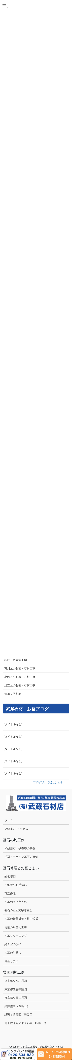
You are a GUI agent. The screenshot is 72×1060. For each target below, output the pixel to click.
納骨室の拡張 (12, 944)
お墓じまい (11, 961)
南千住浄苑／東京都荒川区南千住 (25, 1023)
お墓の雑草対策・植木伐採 (21, 918)
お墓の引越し (12, 952)
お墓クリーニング (15, 935)
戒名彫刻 (10, 876)
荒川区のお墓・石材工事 (19, 668)
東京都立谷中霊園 (15, 989)
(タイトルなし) (13, 724)
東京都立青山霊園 (15, 997)
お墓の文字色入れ (15, 901)
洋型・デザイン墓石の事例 (21, 856)
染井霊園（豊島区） (17, 1006)
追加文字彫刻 (12, 693)
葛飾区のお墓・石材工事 (19, 676)
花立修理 (10, 893)
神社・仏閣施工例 (15, 660)
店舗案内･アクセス (16, 828)
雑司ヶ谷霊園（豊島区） (19, 1014)
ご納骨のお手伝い (15, 885)
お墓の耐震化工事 (15, 927)
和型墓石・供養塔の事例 (19, 848)
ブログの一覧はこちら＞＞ (51, 782)
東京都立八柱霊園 (15, 980)
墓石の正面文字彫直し (18, 910)
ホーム (8, 820)
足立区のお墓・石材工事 (19, 685)
